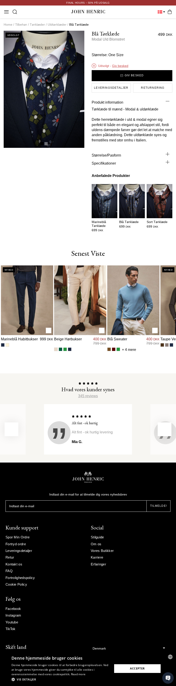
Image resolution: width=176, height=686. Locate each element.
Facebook (13, 609)
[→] (164, 429)
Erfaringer (98, 564)
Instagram (13, 615)
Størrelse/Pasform (106, 155)
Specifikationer (104, 163)
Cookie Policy (16, 584)
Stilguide (97, 537)
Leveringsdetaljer (19, 551)
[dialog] (88, 668)
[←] (11, 429)
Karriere (97, 557)
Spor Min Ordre (18, 537)
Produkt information (107, 102)
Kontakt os (14, 564)
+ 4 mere (129, 350)
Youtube (12, 622)
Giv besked (120, 66)
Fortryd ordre (16, 544)
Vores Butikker (102, 551)
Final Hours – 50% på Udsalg (88, 2)
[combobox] (170, 657)
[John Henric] (88, 12)
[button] (60, 680)
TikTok (11, 629)
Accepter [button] (137, 668)
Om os (96, 544)
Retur (10, 557)
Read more (78, 674)
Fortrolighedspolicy (20, 578)
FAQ (9, 571)
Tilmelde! (158, 505)
